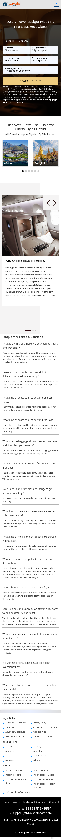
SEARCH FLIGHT (30, 81)
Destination (40, 47)
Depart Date (14, 58)
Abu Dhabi (38, 751)
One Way (23, 40)
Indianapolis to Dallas (43, 775)
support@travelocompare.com (32, 813)
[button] (23, 171)
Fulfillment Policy (13, 727)
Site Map (53, 802)
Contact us (41, 802)
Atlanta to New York (14, 770)
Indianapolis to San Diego (17, 792)
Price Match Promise (42, 736)
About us (16, 802)
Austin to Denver (41, 770)
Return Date (41, 58)
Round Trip (10, 40)
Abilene (9, 746)
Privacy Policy (39, 722)
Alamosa (9, 760)
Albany (36, 760)
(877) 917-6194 (39, 808)
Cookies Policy (40, 731)
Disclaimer (28, 802)
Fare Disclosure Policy (15, 736)
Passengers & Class (14, 68)
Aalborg (37, 746)
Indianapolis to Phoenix (44, 779)
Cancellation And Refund (45, 727)
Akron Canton (39, 755)
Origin (10, 47)
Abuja (8, 755)
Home (6, 802)
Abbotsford (10, 751)
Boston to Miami (13, 775)
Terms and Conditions (15, 722)
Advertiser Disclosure (15, 731)
